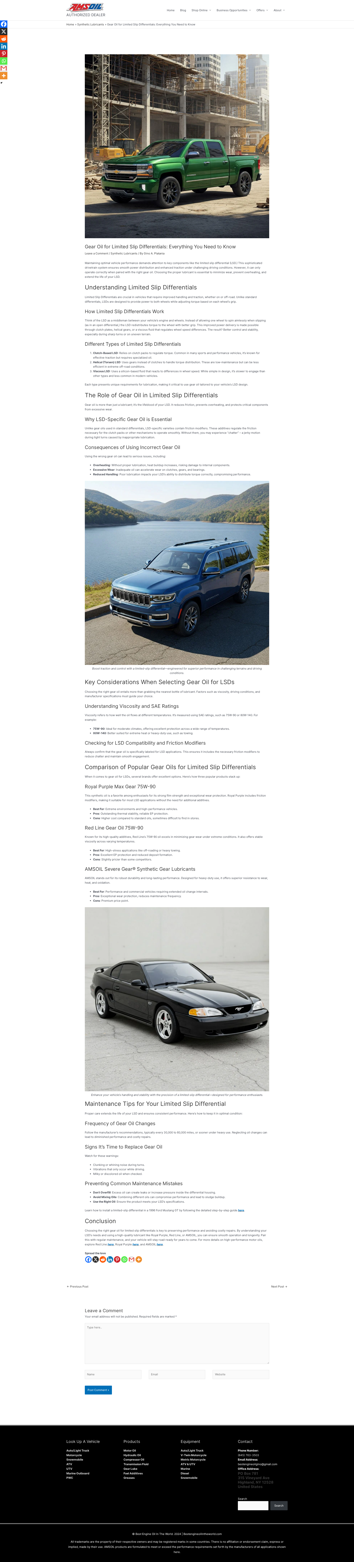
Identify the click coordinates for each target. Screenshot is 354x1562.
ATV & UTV (188, 1464)
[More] (139, 1259)
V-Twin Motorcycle (193, 1455)
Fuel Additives (133, 1473)
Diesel (185, 1473)
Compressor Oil (134, 1459)
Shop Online (200, 10)
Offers (260, 10)
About (277, 10)
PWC (69, 1478)
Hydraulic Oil (132, 1455)
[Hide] (1, 82)
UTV (69, 1469)
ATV (69, 1464)
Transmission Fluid (136, 1464)
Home (171, 10)
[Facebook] (88, 1259)
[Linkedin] (110, 1259)
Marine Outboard (77, 1473)
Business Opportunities (232, 10)
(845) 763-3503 (248, 1455)
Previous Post (77, 1286)
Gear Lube (130, 1469)
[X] (95, 1259)
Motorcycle (74, 1455)
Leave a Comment (96, 253)
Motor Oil (130, 1450)
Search (242, 1499)
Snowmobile (74, 1459)
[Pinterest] (117, 1259)
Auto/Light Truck (77, 1450)
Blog (183, 10)
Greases (129, 1478)
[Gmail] (131, 1259)
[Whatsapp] (124, 1259)
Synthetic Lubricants (124, 253)
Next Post (279, 1286)
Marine (185, 1469)
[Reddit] (103, 1259)
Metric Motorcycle (193, 1459)
